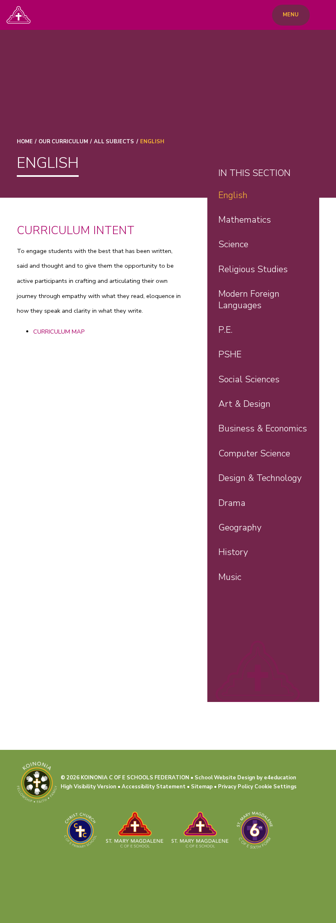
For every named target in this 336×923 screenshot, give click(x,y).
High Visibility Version (88, 786)
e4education (280, 777)
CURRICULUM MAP (59, 331)
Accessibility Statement (154, 786)
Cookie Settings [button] (275, 786)
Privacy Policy (235, 786)
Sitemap (202, 786)
